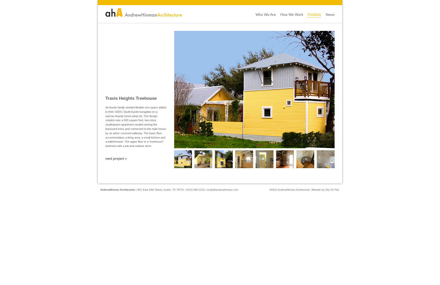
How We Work (291, 15)
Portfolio (314, 15)
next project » (116, 158)
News (330, 15)
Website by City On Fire (325, 189)
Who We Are (266, 15)
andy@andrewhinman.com (222, 189)
